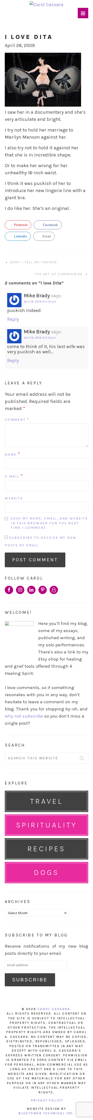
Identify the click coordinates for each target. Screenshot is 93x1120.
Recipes (46, 848)
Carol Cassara (53, 1009)
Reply (13, 319)
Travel (46, 801)
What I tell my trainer (33, 262)
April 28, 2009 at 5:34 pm (40, 337)
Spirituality (46, 825)
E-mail (12, 476)
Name (10, 455)
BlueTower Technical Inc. (46, 1113)
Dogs (46, 872)
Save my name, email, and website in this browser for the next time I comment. (49, 523)
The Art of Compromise (59, 274)
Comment (17, 420)
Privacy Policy (47, 1100)
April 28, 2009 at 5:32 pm (40, 301)
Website (14, 498)
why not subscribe (24, 716)
